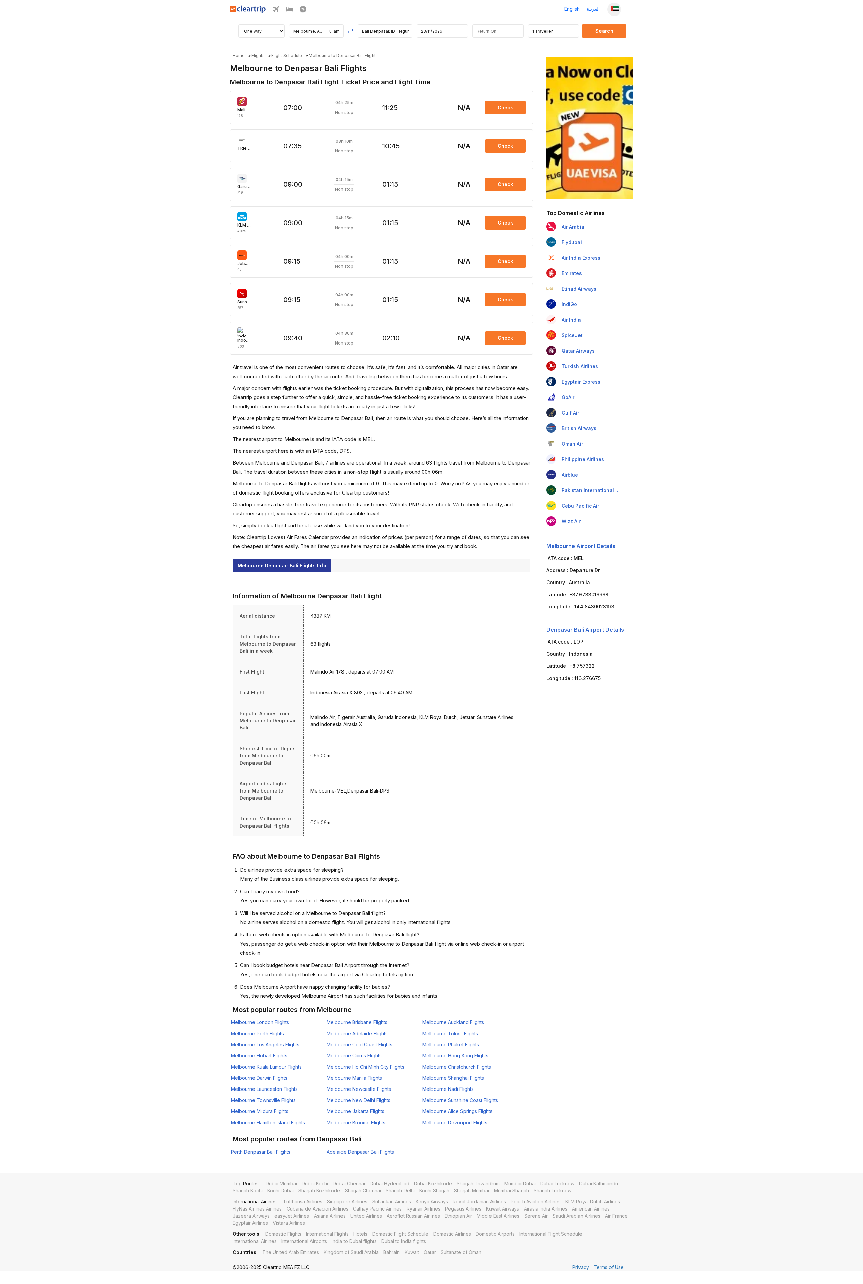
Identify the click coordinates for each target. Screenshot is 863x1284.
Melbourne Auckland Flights (453, 1022)
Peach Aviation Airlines (536, 1201)
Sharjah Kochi (248, 1190)
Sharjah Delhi (400, 1190)
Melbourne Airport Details (580, 546)
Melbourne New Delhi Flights (358, 1100)
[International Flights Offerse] (303, 11)
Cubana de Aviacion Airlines (317, 1209)
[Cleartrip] (248, 11)
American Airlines (591, 1209)
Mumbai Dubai (520, 1183)
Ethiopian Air (458, 1216)
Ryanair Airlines (423, 1209)
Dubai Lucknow (557, 1183)
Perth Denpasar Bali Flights (260, 1152)
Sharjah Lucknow (552, 1190)
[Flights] (276, 11)
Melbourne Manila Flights (354, 1078)
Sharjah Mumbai (471, 1190)
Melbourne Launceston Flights (264, 1089)
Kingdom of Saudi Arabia (351, 1252)
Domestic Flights (283, 1234)
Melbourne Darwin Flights (259, 1078)
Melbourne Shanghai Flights (453, 1078)
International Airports (304, 1241)
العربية (593, 9)
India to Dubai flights (354, 1241)
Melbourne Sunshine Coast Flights (460, 1100)
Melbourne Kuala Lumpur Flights (266, 1067)
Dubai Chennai (349, 1183)
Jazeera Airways (251, 1216)
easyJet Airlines (291, 1216)
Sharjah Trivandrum (478, 1183)
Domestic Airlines (452, 1234)
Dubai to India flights (403, 1241)
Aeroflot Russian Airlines (413, 1216)
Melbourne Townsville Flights (263, 1100)
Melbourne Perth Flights (257, 1033)
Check (505, 107)
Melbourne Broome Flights (356, 1122)
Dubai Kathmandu (598, 1183)
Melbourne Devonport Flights (454, 1122)
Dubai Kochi (315, 1183)
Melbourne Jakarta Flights (355, 1111)
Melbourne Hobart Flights (259, 1055)
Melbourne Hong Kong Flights (455, 1055)
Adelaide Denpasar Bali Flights (360, 1152)
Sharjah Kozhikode (319, 1190)
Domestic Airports (495, 1234)
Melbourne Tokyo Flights (450, 1033)
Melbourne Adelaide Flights (357, 1033)
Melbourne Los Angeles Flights (265, 1044)
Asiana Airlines (330, 1216)
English (572, 9)
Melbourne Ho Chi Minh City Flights (365, 1067)
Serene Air (536, 1216)
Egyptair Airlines (250, 1223)
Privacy (580, 1267)
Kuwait (412, 1252)
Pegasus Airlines (463, 1209)
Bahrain (391, 1252)
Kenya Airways (432, 1201)
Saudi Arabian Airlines (576, 1216)
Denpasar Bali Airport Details (585, 629)
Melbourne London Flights (260, 1022)
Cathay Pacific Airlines (377, 1209)
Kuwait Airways (502, 1209)
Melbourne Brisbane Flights (357, 1022)
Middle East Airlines (498, 1216)
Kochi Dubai (280, 1190)
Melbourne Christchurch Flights (456, 1067)
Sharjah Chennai (363, 1190)
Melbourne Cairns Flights (354, 1055)
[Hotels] (289, 11)
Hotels (360, 1234)
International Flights (327, 1234)
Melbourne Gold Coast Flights (359, 1044)
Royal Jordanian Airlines (479, 1201)
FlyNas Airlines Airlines (257, 1209)
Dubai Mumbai (281, 1183)
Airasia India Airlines (545, 1209)
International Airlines (255, 1241)
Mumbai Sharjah (511, 1190)
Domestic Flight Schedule (400, 1234)
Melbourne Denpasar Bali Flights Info (282, 565)
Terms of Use (609, 1267)
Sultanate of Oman (461, 1252)
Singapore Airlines (347, 1201)
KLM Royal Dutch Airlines (592, 1201)
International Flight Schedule (550, 1234)
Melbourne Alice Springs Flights (457, 1111)
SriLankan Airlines (391, 1201)
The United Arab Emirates (290, 1252)
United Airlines (366, 1216)
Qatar (430, 1252)
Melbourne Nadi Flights (448, 1089)
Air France (616, 1216)
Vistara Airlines (289, 1223)
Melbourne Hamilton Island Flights (268, 1122)
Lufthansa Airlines (303, 1201)
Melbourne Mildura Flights (259, 1111)
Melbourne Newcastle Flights (359, 1089)
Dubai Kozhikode (433, 1183)
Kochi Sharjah (434, 1190)
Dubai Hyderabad (389, 1183)
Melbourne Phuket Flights (450, 1044)
